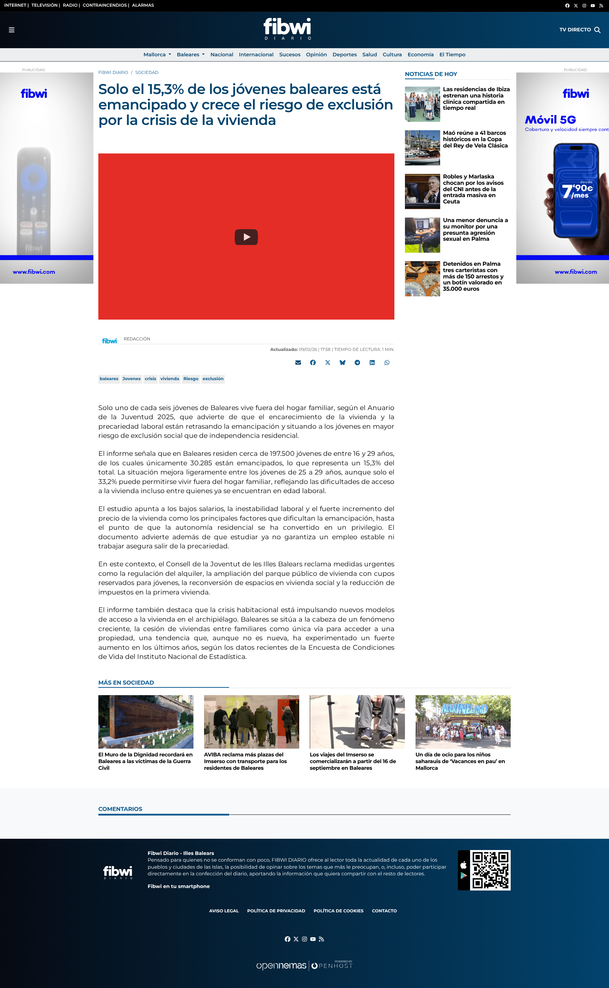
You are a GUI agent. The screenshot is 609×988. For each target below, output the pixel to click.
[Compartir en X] (327, 362)
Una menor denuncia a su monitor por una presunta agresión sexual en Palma (475, 230)
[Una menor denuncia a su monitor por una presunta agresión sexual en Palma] (422, 235)
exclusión (213, 379)
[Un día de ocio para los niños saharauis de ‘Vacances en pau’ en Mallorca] (463, 721)
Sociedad (147, 72)
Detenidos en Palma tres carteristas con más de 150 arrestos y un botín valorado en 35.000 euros (473, 276)
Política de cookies (338, 911)
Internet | (16, 5)
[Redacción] (109, 340)
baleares (109, 379)
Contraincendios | (106, 5)
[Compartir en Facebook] (313, 362)
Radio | (71, 5)
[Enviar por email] (298, 362)
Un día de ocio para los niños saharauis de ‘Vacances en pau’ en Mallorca (460, 761)
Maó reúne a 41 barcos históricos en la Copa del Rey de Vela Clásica (475, 139)
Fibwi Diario (113, 72)
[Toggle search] (597, 30)
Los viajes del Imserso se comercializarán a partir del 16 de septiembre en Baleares (353, 761)
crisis (150, 379)
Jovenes (132, 379)
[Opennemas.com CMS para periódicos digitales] (304, 972)
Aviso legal (224, 911)
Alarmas (143, 5)
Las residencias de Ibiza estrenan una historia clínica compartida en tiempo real (476, 99)
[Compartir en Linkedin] (372, 362)
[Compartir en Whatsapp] (387, 362)
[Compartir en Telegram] (357, 362)
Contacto (384, 911)
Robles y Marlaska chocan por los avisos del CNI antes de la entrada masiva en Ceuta (473, 189)
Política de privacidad (276, 911)
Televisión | (46, 5)
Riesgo (190, 379)
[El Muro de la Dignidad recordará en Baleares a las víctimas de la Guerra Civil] (145, 721)
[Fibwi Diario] (287, 30)
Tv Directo (575, 29)
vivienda (169, 379)
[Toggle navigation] (11, 30)
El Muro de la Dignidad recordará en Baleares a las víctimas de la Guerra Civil (145, 761)
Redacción (138, 339)
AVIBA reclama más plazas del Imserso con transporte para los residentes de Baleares (245, 761)
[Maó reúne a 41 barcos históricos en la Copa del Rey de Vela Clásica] (422, 147)
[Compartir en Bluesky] (342, 362)
